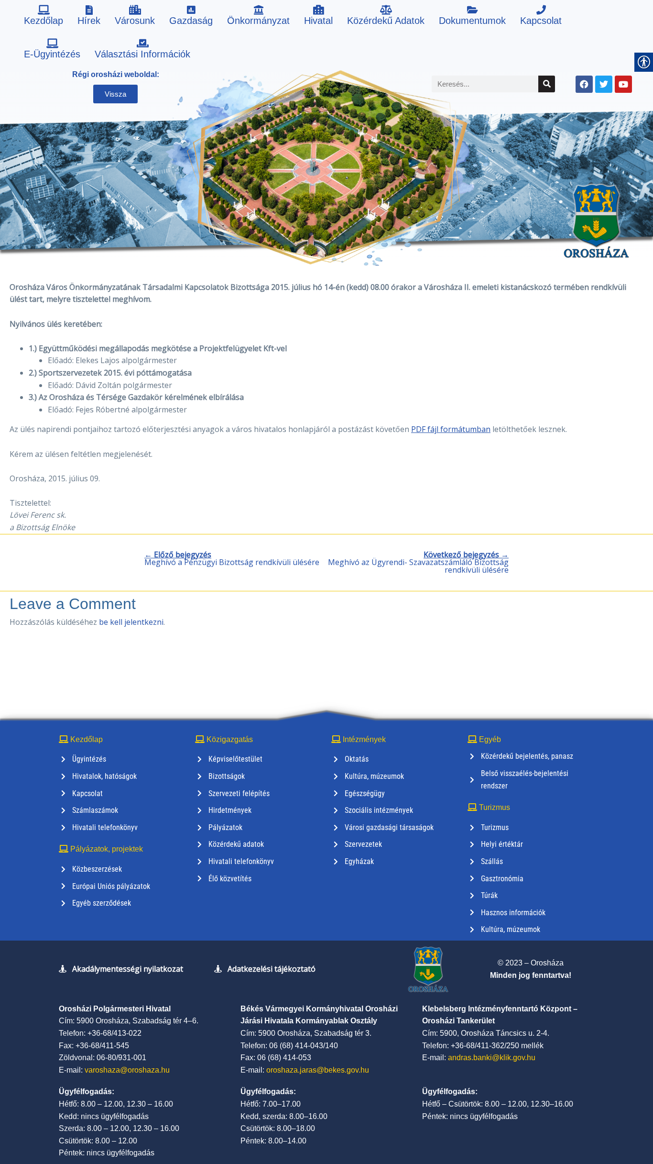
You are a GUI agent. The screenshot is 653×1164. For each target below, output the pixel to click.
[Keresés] (546, 84)
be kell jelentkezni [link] (131, 622)
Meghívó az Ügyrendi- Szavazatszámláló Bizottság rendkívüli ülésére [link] (418, 562)
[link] (43, 16)
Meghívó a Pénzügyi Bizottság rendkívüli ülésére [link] (231, 558)
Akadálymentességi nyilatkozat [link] (127, 969)
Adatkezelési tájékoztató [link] (272, 969)
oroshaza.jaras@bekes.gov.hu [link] (317, 1070)
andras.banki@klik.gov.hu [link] (491, 1057)
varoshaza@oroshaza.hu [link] (127, 1070)
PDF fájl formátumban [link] (450, 429)
